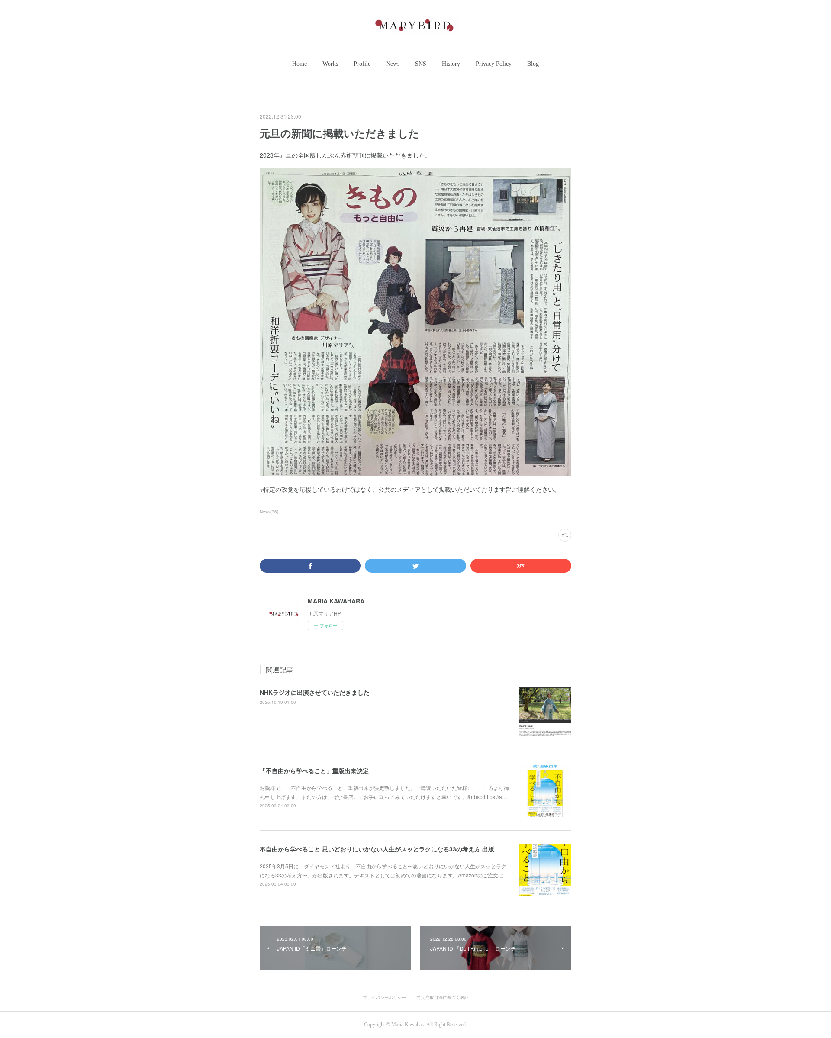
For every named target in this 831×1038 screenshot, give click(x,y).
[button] (299, 64)
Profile (362, 64)
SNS (420, 64)
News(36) (269, 512)
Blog (533, 64)
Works (330, 64)
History (451, 64)
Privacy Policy (494, 64)
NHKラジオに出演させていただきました (315, 692)
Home (299, 64)
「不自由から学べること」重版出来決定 (314, 770)
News (392, 64)
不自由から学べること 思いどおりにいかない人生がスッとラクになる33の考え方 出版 (377, 849)
